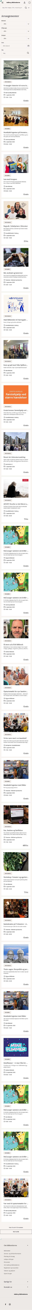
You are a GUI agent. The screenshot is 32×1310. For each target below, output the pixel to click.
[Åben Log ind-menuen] (24, 2)
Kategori (3, 35)
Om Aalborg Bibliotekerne (11, 1265)
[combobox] (16, 7)
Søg (2, 50)
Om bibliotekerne (10, 1245)
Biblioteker (7, 1251)
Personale (7, 1262)
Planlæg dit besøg (9, 1256)
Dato (2, 42)
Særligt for (8, 1282)
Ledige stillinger (9, 1259)
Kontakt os (8, 1287)
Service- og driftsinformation (12, 1254)
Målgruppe (4, 28)
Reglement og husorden (11, 1268)
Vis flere (16, 1232)
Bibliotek (3, 21)
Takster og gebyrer (9, 1271)
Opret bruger (8, 1274)
